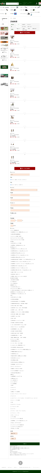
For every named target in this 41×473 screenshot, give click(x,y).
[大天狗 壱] (12, 37)
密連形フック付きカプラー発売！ (17, 368)
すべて (18, 26)
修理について (25, 4)
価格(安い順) (34, 28)
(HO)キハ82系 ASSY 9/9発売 (16, 305)
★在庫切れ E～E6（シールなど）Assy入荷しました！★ (20, 261)
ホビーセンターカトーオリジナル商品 (17, 239)
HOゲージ (21, 184)
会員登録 (24, 3)
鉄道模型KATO (4, 467)
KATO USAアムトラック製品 (16, 297)
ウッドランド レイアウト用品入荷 (17, 418)
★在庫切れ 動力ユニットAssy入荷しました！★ (19, 250)
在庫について (29, 3)
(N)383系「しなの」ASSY (15, 316)
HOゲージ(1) (29, 26)
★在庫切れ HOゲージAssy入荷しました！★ (18, 265)
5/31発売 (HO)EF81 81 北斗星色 (17, 322)
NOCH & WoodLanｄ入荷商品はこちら (18, 362)
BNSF (12, 385)
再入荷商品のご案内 (14, 360)
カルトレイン (13, 387)
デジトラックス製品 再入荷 (16, 236)
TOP (11, 18)
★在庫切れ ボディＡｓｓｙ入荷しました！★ (19, 248)
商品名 (24, 28)
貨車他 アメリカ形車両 (15, 391)
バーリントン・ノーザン (15, 412)
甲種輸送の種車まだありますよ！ (17, 351)
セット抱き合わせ (14, 283)
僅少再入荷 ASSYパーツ (15, 274)
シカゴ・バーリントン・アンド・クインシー (18, 393)
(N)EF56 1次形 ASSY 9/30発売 (17, 333)
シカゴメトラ (13, 389)
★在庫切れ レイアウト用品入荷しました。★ (19, 420)
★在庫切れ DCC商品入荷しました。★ (18, 245)
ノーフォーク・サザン (15, 406)
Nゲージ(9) (23, 26)
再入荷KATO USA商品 (15, 279)
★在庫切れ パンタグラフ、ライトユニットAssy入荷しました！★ (22, 263)
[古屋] (12, 77)
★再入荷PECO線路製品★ (15, 234)
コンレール (13, 408)
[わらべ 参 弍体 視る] (12, 157)
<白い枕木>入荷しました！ (15, 286)
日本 (16, 179)
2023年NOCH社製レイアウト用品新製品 (18, 301)
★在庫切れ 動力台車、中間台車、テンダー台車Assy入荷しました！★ (23, 259)
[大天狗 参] (12, 117)
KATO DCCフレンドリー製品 (16, 243)
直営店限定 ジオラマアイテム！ (17, 364)
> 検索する (25, 443)
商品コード (18, 28)
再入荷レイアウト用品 (15, 428)
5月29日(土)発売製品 (14, 299)
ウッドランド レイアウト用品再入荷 (17, 424)
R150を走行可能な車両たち (16, 372)
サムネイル (29, 24)
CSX (12, 402)
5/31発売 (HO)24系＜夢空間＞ (16, 331)
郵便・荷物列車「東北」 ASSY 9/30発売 (18, 337)
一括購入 (18, 24)
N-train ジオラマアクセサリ (16, 422)
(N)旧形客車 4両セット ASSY (16, 335)
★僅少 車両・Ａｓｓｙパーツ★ (17, 272)
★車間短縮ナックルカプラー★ (16, 376)
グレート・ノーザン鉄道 (15, 400)
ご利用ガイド (30, 2)
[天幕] (12, 64)
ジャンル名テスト (14, 381)
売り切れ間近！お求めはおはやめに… (17, 347)
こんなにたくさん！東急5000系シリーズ (18, 345)
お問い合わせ (25, 2)
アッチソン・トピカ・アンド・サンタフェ (18, 410)
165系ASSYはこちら (14, 353)
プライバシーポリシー (36, 467)
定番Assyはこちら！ (14, 378)
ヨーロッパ (24, 179)
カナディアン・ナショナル (15, 404)
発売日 (29, 28)
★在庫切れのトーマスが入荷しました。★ (18, 293)
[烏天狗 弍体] (12, 90)
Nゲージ (16, 184)
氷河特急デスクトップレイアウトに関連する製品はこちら (21, 349)
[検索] (18, 4)
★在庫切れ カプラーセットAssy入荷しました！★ (19, 255)
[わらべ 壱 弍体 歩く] (12, 130)
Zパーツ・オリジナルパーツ (16, 366)
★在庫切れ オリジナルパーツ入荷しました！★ (19, 267)
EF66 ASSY (13, 318)
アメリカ (19, 179)
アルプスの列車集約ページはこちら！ (17, 370)
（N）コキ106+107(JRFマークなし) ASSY (18, 324)
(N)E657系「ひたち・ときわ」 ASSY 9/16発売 (19, 307)
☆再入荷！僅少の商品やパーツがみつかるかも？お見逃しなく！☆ (22, 290)
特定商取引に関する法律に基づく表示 (24, 467)
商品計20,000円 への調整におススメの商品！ (19, 355)
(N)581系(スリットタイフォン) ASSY (17, 320)
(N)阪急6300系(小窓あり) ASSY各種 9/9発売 (19, 303)
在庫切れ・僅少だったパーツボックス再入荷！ (19, 276)
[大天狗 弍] (12, 50)
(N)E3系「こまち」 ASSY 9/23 (17, 309)
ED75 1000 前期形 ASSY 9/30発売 (18, 314)
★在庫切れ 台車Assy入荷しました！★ (17, 257)
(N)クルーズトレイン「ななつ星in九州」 (18, 326)
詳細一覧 (23, 24)
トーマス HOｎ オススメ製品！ (17, 343)
